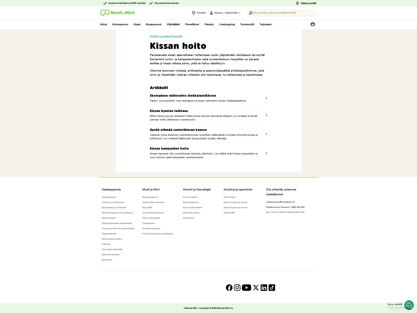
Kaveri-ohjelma (190, 197)
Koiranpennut (120, 24)
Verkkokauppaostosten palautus (117, 213)
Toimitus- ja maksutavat (113, 202)
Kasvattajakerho (191, 202)
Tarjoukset (266, 24)
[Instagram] (237, 287)
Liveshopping (227, 24)
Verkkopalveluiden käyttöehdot (117, 223)
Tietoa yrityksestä (151, 218)
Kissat (137, 24)
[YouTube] (246, 287)
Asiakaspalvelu (109, 197)
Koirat (103, 24)
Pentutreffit (229, 213)
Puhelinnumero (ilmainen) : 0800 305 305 (285, 207)
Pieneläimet (192, 24)
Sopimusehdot (109, 218)
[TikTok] (271, 287)
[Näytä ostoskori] (313, 24)
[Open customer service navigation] (409, 305)
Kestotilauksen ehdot (112, 239)
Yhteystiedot (148, 223)
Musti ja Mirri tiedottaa (153, 202)
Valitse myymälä (308, 3)
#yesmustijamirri (150, 197)
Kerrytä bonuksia (191, 213)
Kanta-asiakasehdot (192, 208)
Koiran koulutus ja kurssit (235, 202)
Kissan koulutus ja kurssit (235, 208)
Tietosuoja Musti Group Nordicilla (118, 229)
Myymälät (147, 208)
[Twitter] (256, 287)
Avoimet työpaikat (151, 229)
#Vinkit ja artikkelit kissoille (166, 36)
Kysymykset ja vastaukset (114, 208)
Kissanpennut (154, 24)
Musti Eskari (229, 197)
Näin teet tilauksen (111, 255)
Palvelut (209, 24)
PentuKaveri (189, 218)
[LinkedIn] (264, 287)
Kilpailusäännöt (109, 234)
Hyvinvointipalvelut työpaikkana (157, 234)
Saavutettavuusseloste (153, 213)
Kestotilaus (107, 260)
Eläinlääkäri (173, 24)
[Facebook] (229, 287)
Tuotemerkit (247, 24)
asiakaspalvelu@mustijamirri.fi (280, 202)
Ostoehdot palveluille (112, 249)
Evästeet (106, 244)
